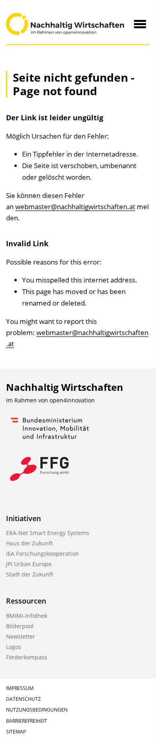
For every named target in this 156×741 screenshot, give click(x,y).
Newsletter (20, 636)
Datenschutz (23, 699)
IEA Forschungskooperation (42, 553)
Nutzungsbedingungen (37, 709)
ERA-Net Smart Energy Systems (47, 533)
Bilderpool (20, 626)
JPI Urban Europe (29, 564)
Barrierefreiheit (26, 720)
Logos (13, 647)
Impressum (20, 688)
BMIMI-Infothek (26, 615)
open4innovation (72, 400)
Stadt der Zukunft (29, 574)
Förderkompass (26, 657)
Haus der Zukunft (29, 543)
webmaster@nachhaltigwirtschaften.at (75, 206)
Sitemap (16, 731)
